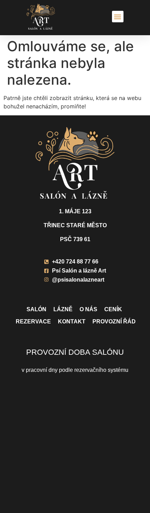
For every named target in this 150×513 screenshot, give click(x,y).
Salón (36, 309)
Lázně (63, 309)
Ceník (113, 309)
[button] (117, 16)
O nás (88, 309)
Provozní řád (114, 321)
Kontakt (71, 321)
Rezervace (33, 321)
